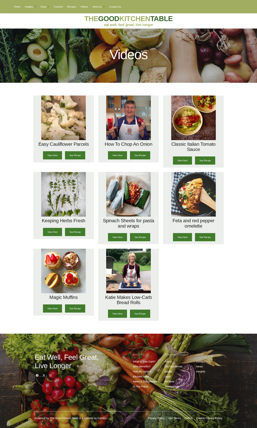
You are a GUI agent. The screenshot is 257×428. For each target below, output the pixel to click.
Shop (43, 6)
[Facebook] (37, 375)
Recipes (71, 6)
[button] (75, 155)
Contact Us (115, 6)
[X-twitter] (43, 375)
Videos (84, 6)
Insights (29, 6)
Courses (58, 6)
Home (17, 6)
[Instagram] (50, 375)
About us (97, 6)
